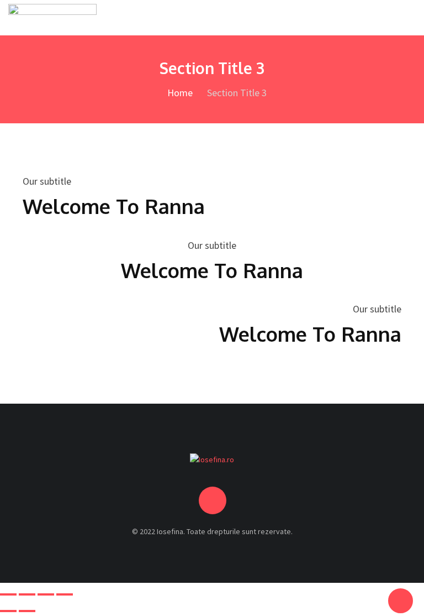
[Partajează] (46, 594)
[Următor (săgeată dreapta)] (27, 611)
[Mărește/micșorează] (8, 594)
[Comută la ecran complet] (27, 594)
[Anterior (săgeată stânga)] (8, 611)
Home (179, 92)
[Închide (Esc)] (64, 594)
